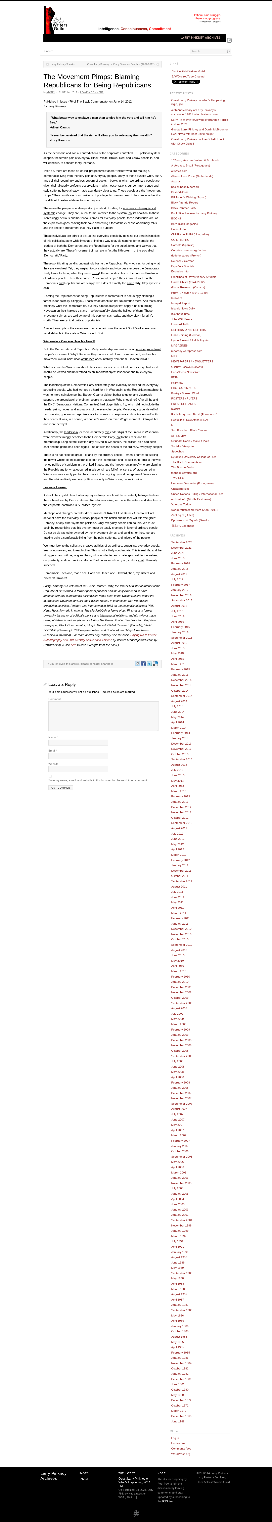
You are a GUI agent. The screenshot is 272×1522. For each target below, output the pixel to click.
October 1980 (180, 1389)
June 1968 (178, 1421)
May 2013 (177, 780)
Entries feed (178, 1443)
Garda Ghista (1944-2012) (188, 282)
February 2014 (180, 732)
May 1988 (177, 1278)
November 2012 (181, 812)
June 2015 (178, 648)
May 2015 (177, 653)
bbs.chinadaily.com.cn (185, 186)
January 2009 (180, 1034)
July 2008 (177, 1061)
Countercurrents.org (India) (188, 250)
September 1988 (181, 1273)
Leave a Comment (92, 92)
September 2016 (181, 600)
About (48, 51)
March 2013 (178, 791)
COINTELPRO (180, 239)
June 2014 (178, 711)
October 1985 (180, 1331)
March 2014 (178, 727)
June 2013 (178, 775)
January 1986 (180, 1326)
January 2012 (180, 865)
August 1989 (179, 1257)
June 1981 (178, 1384)
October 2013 (180, 754)
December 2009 (181, 987)
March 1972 (178, 1410)
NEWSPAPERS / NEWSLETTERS (192, 361)
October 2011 (179, 875)
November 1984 (181, 1363)
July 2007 (177, 1114)
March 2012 (178, 854)
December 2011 (181, 870)
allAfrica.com (179, 170)
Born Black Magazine (184, 223)
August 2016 (179, 605)
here (73, 645)
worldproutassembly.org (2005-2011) (194, 509)
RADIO (175, 409)
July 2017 (177, 579)
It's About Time (180, 313)
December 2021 (181, 547)
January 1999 (180, 1230)
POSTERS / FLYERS (184, 398)
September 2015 (181, 637)
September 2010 (181, 944)
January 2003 (180, 1209)
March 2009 (178, 1024)
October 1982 (180, 1368)
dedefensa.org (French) (186, 255)
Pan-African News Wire (185, 372)
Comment (54, 699)
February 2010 (180, 976)
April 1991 (177, 1246)
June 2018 (178, 558)
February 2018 (180, 563)
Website (53, 763)
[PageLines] (136, 1517)
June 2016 (178, 616)
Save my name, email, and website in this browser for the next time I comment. (98, 780)
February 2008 (180, 1082)
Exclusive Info (180, 271)
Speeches (177, 451)
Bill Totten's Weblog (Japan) (188, 197)
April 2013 (177, 785)
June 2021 (178, 552)
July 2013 (177, 769)
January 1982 (180, 1373)
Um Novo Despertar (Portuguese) (192, 483)
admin (50, 92)
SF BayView (178, 435)
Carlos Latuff (179, 229)
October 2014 (180, 690)
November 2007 (181, 1098)
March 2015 (178, 664)
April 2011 (177, 907)
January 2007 (180, 1146)
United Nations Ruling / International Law (197, 493)
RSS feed (168, 1501)
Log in (175, 1438)
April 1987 (177, 1299)
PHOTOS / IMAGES (183, 388)
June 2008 (178, 1066)
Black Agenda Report (184, 202)
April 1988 (177, 1283)
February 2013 (180, 796)
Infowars (176, 298)
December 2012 (181, 807)
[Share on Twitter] (149, 663)
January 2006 (180, 1177)
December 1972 (181, 1400)
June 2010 (178, 955)
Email (52, 750)
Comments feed (181, 1448)
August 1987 (179, 1294)
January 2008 (180, 1087)
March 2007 (178, 1135)
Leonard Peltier (181, 324)
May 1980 (177, 1395)
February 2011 (180, 918)
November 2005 (181, 1183)
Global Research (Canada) (188, 287)
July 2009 (177, 1013)
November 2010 (181, 934)
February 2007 (180, 1140)
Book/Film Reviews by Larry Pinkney (194, 213)
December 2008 (181, 1040)
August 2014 (179, 701)
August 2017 (179, 574)
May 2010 (177, 960)
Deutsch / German (182, 260)
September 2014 (181, 695)
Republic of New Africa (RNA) (189, 419)
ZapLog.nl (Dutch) (182, 515)
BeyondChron (180, 192)
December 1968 (181, 1416)
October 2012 (180, 817)
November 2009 (181, 992)
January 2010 (180, 981)
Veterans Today (181, 504)
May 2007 (177, 1124)
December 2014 (181, 679)
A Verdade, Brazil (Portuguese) (190, 165)
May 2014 (177, 717)
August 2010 (179, 950)
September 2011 (181, 881)
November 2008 (181, 1045)
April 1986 (177, 1320)
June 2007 (178, 1119)
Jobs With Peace (181, 319)
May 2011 (177, 902)
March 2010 (178, 971)
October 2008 (180, 1050)
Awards (176, 181)
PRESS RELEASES (183, 403)
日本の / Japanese (182, 525)
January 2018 (180, 568)
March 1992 (178, 1236)
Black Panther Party (183, 207)
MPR (174, 356)
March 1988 (178, 1289)
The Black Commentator (186, 462)
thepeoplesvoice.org (184, 472)
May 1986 (177, 1315)
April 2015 (177, 658)
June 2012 (178, 838)
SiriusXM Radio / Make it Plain (190, 440)
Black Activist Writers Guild (188, 71)
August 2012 (179, 828)
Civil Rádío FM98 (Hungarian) (190, 234)
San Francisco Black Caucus (189, 430)
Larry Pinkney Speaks (62, 64)
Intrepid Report (180, 303)
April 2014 (177, 722)
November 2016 (181, 595)
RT (173, 425)
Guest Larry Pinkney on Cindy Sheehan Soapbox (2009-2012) (121, 64)
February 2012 (180, 860)
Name (53, 737)
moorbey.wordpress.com (186, 350)
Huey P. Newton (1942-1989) (189, 292)
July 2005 (177, 1188)
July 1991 (177, 1241)
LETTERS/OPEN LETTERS (188, 329)
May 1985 (177, 1342)
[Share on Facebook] (143, 663)
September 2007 (181, 1103)
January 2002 (180, 1214)
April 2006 (177, 1167)
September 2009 (181, 1003)
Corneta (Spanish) (182, 245)
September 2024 (181, 542)
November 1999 (181, 1225)
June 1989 (178, 1262)
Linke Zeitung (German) (186, 335)
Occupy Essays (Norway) (187, 366)
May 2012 (177, 844)
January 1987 (180, 1304)
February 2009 (180, 1029)
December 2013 (181, 743)
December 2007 (181, 1093)
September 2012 (181, 822)
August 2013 (179, 764)
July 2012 (177, 833)
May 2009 (177, 1018)
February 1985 (180, 1352)
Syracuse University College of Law (193, 456)
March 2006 (178, 1172)
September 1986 (181, 1310)
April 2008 (177, 1077)
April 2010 (177, 965)
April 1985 (177, 1347)
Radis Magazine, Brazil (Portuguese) (194, 414)
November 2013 (181, 748)
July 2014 (177, 706)
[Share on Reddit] (137, 663)
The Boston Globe (182, 467)
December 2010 (181, 928)
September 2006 (181, 1156)
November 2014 (181, 685)
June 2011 (177, 897)
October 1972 (180, 1405)
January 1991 (180, 1252)
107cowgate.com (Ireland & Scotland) (195, 160)
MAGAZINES (179, 345)
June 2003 (178, 1204)
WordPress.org (180, 1453)
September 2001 (181, 1220)
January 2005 (180, 1193)
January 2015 (180, 674)
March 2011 (178, 913)
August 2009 (179, 1008)
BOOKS (176, 218)
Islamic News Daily (183, 308)
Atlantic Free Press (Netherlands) (192, 176)
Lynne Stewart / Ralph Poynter (190, 340)
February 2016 (180, 626)
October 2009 (180, 997)
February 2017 (180, 584)
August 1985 (179, 1336)
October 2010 (180, 939)
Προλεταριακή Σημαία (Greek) (190, 520)
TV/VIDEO (177, 478)
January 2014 (180, 738)
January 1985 (180, 1357)
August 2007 (179, 1108)
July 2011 (177, 891)
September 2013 (181, 759)
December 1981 (181, 1379)
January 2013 (180, 801)
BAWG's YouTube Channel (188, 76)
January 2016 (180, 632)
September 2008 (181, 1056)
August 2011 (179, 886)
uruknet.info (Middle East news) (191, 499)
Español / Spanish (182, 266)
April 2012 (177, 849)
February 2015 (180, 669)
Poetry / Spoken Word (185, 393)
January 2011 (179, 923)
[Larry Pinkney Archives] (134, 40)
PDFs (174, 377)
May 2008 (177, 1071)
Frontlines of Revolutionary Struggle (193, 276)
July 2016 (177, 611)
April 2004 (177, 1199)
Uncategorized (180, 488)
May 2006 (177, 1161)
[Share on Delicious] (155, 663)
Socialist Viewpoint (183, 446)
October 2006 (180, 1151)
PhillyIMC (177, 382)
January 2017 (180, 589)
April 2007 (177, 1130)
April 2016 (177, 621)
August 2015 (179, 642)
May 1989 (177, 1267)
